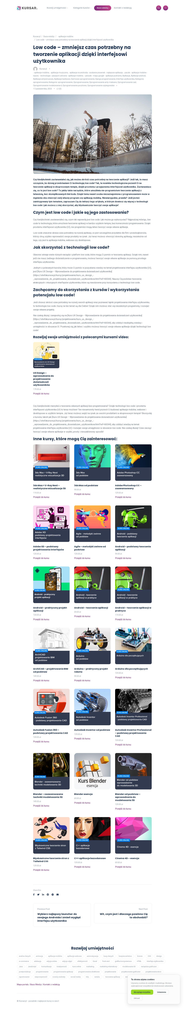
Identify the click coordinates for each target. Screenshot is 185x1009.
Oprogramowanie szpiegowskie (100, 85)
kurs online (76, 967)
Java (21, 967)
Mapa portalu (23, 984)
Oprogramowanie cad (127, 82)
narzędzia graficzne (148, 967)
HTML (139, 961)
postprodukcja (25, 972)
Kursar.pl (43, 69)
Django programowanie (105, 79)
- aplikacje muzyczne (59, 73)
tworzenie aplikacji (112, 977)
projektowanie (110, 972)
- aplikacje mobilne (41, 73)
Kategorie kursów (81, 8)
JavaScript (32, 967)
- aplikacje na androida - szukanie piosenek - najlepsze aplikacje (96, 73)
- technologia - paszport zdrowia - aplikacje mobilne (61, 76)
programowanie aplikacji (63, 972)
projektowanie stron (153, 972)
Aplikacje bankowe (62, 79)
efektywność (82, 961)
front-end (106, 961)
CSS (149, 956)
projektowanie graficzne (130, 972)
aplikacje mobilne (55, 956)
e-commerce (24, 961)
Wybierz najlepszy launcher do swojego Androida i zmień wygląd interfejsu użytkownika (58, 917)
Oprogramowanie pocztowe (75, 85)
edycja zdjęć (67, 961)
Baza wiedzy (102, 8)
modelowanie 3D (129, 967)
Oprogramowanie (80, 82)
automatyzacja (92, 956)
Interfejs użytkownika (125, 79)
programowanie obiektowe (89, 972)
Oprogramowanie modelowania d (47, 85)
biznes (139, 956)
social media (76, 977)
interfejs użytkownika (155, 961)
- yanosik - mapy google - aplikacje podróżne (103, 76)
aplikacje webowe (74, 956)
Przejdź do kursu (41, 393)
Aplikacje (126, 76)
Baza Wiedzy (36, 984)
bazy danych (108, 956)
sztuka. (97, 977)
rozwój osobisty (59, 977)
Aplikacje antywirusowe (43, 79)
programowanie (42, 972)
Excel (95, 961)
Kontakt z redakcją (123, 8)
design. (159, 956)
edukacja (37, 961)
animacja (39, 956)
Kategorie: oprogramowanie (61, 82)
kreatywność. (62, 967)
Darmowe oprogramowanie (83, 79)
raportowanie (24, 977)
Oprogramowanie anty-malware (103, 82)
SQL (87, 977)
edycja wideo (52, 961)
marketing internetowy (108, 967)
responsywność (41, 977)
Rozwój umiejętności (56, 8)
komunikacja (46, 967)
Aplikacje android (138, 76)
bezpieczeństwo (125, 956)
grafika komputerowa (123, 961)
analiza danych (25, 956)
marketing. (90, 967)
